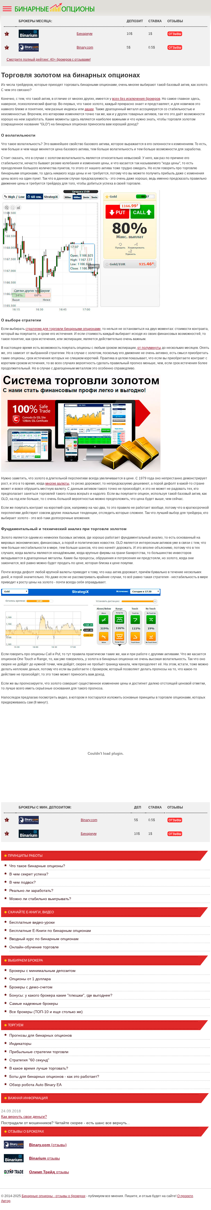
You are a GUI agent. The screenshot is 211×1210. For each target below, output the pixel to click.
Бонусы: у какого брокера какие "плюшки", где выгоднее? (60, 995)
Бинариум (84, 34)
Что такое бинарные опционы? (37, 866)
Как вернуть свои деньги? (24, 1116)
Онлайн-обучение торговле (34, 947)
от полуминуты (149, 348)
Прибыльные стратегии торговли (38, 1052)
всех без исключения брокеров (136, 99)
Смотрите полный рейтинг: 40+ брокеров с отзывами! (49, 59)
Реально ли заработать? (31, 890)
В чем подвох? (22, 882)
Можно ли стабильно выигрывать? (40, 899)
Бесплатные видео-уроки (32, 922)
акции (89, 109)
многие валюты (57, 483)
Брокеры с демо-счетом (30, 987)
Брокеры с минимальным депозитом (42, 970)
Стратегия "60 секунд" (29, 1060)
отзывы (44, 1158)
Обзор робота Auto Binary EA (35, 1084)
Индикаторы (20, 1043)
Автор (5, 1201)
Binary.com (85, 47)
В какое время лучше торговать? (38, 1068)
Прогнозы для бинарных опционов (40, 1035)
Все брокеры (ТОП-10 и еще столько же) (46, 1012)
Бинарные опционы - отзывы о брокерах (53, 1196)
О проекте (185, 1196)
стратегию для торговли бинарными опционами (63, 329)
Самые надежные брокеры (33, 1003)
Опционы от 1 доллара (30, 979)
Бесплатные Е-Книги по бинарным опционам (50, 930)
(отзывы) (48, 1145)
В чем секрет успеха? (28, 874)
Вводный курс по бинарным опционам (44, 939)
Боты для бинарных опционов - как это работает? (54, 1076)
